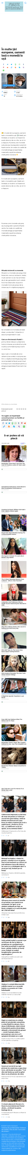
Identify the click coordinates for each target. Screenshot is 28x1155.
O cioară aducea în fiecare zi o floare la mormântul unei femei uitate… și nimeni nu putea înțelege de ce (12, 1107)
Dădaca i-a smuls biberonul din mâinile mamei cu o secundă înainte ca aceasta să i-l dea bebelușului (12, 987)
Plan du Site (13, 1129)
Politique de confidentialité (10, 1127)
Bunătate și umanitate (10, 404)
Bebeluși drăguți (9, 85)
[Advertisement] (14, 32)
